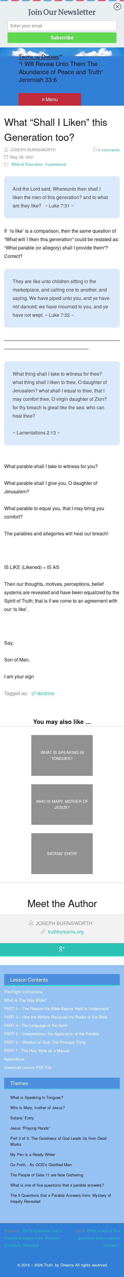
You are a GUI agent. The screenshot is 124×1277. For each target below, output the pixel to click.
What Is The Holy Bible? (25, 1000)
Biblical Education (27, 164)
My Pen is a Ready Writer (32, 1154)
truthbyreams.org (66, 931)
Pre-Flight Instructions (23, 991)
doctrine (45, 693)
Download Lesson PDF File (27, 1067)
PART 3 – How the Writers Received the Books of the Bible (55, 1017)
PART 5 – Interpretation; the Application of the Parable (51, 1033)
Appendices (14, 1059)
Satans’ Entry (22, 1118)
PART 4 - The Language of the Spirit (35, 1025)
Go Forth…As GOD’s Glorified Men (41, 1164)
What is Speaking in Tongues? (36, 1097)
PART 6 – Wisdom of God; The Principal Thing (44, 1042)
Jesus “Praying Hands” (30, 1128)
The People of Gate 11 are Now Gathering (46, 1175)
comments (109, 150)
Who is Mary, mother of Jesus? (37, 1107)
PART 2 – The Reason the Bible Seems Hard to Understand (56, 1008)
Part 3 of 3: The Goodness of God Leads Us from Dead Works (58, 1141)
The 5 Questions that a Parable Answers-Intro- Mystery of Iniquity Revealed (60, 1198)
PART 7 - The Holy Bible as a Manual (37, 1050)
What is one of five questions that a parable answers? (57, 1185)
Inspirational (55, 164)
